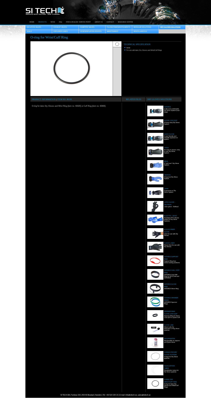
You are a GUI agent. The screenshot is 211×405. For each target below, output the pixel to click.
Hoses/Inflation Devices (90, 31)
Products (42, 22)
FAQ (60, 22)
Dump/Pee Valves (87, 27)
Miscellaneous (140, 31)
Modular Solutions (142, 27)
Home (32, 22)
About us (99, 22)
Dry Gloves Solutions (170, 27)
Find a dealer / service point (78, 22)
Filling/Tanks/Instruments (118, 27)
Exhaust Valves (60, 27)
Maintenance (112, 31)
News (53, 22)
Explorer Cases (61, 31)
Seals (29, 31)
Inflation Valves (34, 27)
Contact (110, 22)
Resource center (125, 22)
